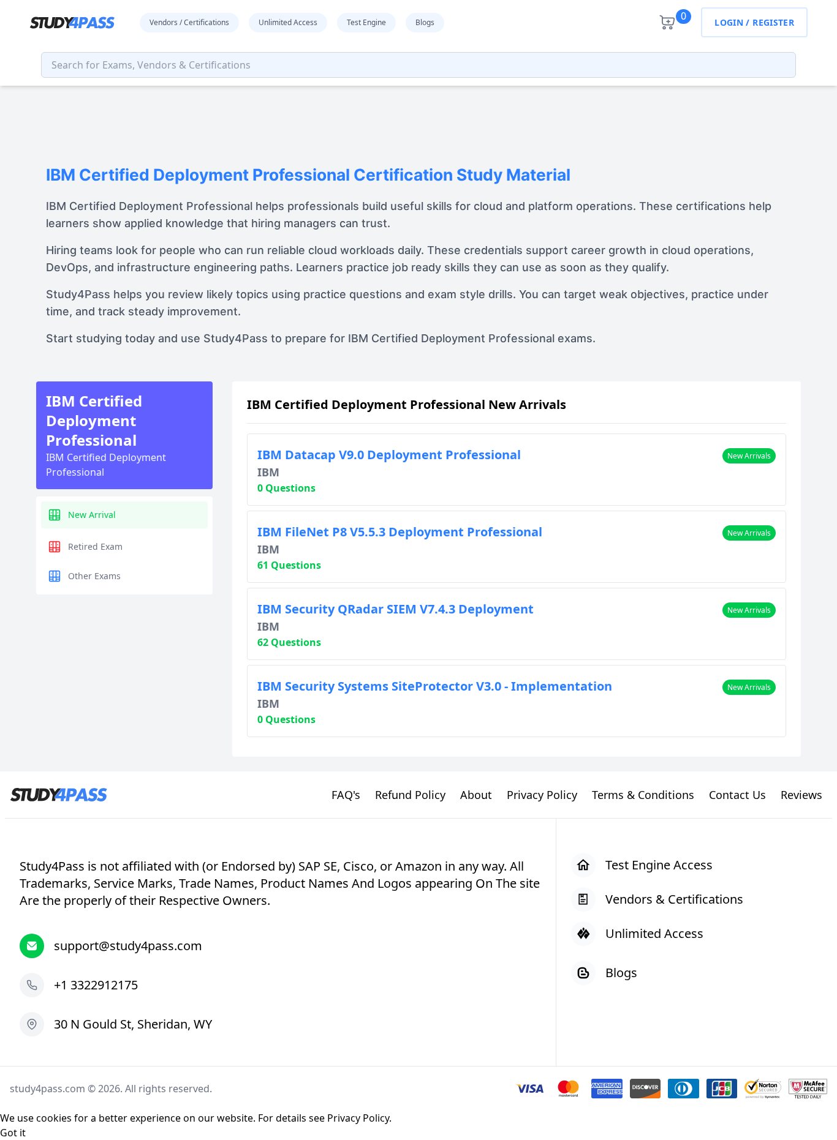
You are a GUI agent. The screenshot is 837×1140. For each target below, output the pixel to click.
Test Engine (366, 22)
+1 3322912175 (96, 985)
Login (728, 22)
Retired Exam (95, 546)
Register (773, 22)
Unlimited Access (288, 22)
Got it (13, 1132)
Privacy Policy (358, 1118)
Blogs (424, 22)
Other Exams (94, 576)
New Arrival (92, 514)
